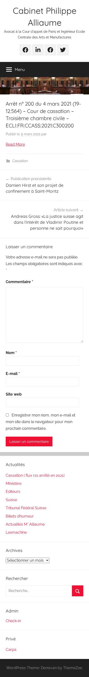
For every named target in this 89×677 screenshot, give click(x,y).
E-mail (13, 373)
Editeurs (13, 491)
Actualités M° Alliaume (25, 524)
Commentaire (19, 282)
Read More (15, 144)
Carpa (11, 649)
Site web (14, 394)
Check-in (13, 621)
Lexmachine (16, 532)
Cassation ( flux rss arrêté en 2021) (35, 475)
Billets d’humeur (20, 516)
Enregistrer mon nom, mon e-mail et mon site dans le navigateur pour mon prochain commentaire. (40, 422)
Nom (11, 352)
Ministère (13, 483)
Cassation (20, 161)
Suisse (11, 500)
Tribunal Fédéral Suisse (26, 508)
